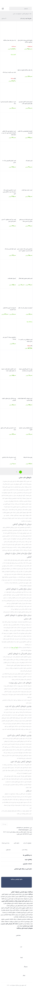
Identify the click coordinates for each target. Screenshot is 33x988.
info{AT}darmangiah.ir (24, 830)
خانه (30, 14)
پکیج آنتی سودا (14, 647)
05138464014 (26, 828)
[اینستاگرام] (27, 872)
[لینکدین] (24, 872)
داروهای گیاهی (25, 14)
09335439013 (19, 828)
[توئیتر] (30, 872)
